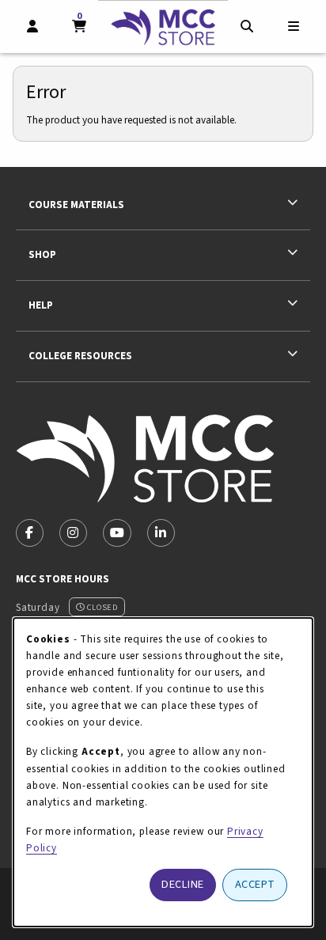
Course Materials (76, 204)
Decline (182, 884)
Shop (42, 254)
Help (40, 305)
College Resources (80, 355)
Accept (255, 884)
